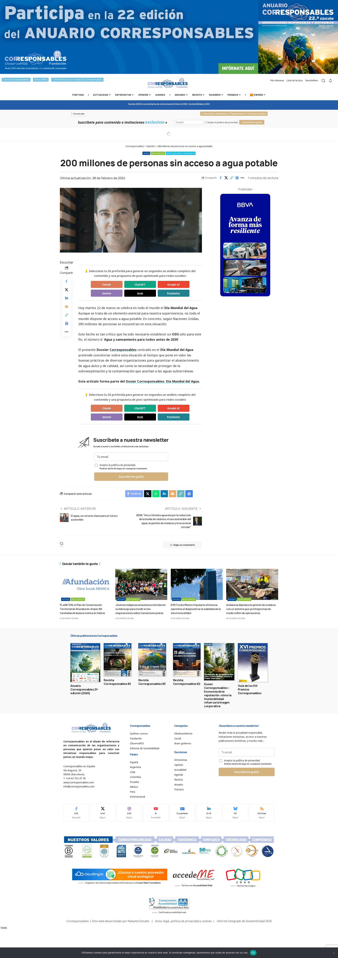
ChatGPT (140, 284)
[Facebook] (76, 813)
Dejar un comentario (184, 544)
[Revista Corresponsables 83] (152, 659)
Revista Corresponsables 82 (186, 682)
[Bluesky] (235, 813)
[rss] (262, 813)
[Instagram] (129, 813)
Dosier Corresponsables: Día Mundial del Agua (162, 381)
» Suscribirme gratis (251, 122)
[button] (231, 178)
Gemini (106, 293)
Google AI (173, 284)
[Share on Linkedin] (66, 298)
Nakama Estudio (138, 921)
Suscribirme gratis (131, 477)
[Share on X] (226, 178)
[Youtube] (156, 813)
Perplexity (173, 293)
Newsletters (311, 80)
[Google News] (182, 813)
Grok (140, 293)
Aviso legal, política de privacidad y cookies (183, 921)
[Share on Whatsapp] (156, 493)
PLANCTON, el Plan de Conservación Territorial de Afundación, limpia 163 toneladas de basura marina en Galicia (82, 609)
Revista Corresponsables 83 (151, 682)
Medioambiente (158, 153)
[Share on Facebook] (220, 178)
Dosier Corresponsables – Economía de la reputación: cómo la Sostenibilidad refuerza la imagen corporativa (217, 695)
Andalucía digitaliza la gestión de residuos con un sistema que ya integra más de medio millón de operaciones (251, 609)
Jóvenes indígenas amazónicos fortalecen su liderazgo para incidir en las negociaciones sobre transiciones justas (140, 609)
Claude (106, 284)
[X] (103, 813)
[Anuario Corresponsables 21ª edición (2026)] (85, 662)
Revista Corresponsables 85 (117, 682)
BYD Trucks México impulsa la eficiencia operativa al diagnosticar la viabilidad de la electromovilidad (196, 609)
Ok (253, 952)
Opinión (146, 153)
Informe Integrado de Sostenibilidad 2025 (244, 921)
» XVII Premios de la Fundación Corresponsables (77, 79)
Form (4, 927)
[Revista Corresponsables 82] (187, 659)
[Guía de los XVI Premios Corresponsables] (253, 662)
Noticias (65, 599)
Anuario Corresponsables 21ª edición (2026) (84, 689)
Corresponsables (123, 350)
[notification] (330, 81)
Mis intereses (277, 80)
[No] (333, 952)
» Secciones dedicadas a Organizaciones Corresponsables (233, 114)
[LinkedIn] (209, 813)
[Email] (66, 306)
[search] (323, 81)
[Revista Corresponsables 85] (117, 659)
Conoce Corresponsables (16, 79)
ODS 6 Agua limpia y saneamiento (181, 153)
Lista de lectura (295, 80)
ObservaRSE (40, 79)
